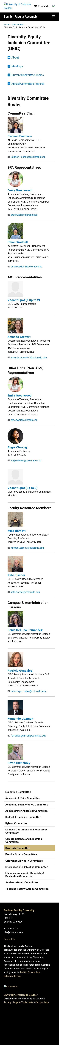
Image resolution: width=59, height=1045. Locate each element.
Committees (18, 24)
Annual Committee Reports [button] (27, 83)
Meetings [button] (17, 66)
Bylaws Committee (16, 823)
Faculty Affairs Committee (21, 854)
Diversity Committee (17, 848)
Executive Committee (18, 791)
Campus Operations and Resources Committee (26, 831)
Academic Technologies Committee (26, 804)
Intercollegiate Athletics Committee (26, 867)
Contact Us (9, 939)
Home (6, 24)
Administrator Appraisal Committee (26, 810)
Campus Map (42, 1002)
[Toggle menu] (53, 17)
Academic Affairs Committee (22, 798)
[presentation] (15, 124)
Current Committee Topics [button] (27, 75)
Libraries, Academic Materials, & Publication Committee (24, 875)
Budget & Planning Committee (23, 817)
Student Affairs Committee (21, 882)
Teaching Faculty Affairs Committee (27, 888)
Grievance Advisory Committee (24, 860)
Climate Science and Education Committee (23, 840)
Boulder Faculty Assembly (20, 16)
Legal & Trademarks (23, 1002)
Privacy (7, 1002)
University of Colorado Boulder (21, 995)
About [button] (15, 57)
